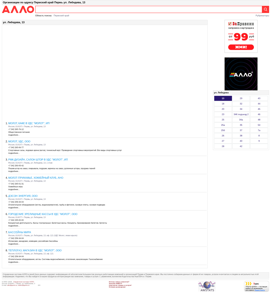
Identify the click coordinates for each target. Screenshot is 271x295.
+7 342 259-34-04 (16, 202)
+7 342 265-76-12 (16, 129)
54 (259, 125)
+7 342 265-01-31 (16, 184)
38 (241, 135)
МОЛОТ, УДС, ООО (19, 141)
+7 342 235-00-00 (16, 220)
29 (241, 98)
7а (259, 130)
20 (223, 109)
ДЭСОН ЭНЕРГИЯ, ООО (22, 196)
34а (241, 119)
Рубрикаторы (262, 15)
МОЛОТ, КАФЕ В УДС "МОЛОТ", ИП (29, 123)
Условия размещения (117, 287)
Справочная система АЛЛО (23, 282)
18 (223, 103)
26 (223, 135)
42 (241, 146)
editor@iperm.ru (23, 285)
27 (223, 141)
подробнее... (14, 135)
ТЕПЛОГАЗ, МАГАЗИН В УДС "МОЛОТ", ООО (34, 250)
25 (223, 119)
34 (241, 109)
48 (259, 119)
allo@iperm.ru (12, 285)
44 (259, 103)
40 (241, 141)
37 (241, 130)
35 (241, 125)
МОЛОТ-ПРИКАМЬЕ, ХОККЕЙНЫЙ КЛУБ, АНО (35, 177)
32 (241, 103)
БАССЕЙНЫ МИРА (19, 232)
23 (223, 114)
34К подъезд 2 (241, 114)
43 (259, 98)
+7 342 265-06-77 (16, 147)
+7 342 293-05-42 (16, 166)
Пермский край (61, 15)
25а (223, 125)
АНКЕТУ (119, 283)
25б (223, 130)
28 (223, 146)
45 (259, 109)
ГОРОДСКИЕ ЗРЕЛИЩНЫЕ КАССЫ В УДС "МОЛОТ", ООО (42, 214)
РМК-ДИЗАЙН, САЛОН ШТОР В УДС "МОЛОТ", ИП (38, 159)
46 (259, 114)
